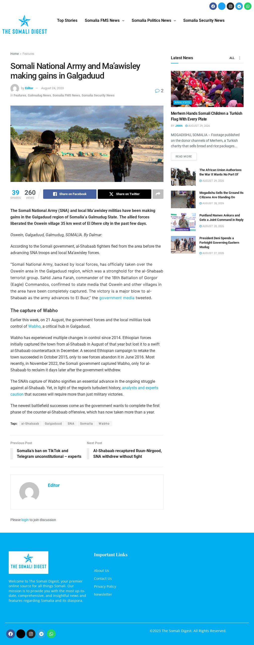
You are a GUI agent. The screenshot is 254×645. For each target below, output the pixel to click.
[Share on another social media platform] (158, 194)
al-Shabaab (30, 423)
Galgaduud (53, 423)
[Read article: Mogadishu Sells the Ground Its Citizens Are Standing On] (183, 199)
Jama (179, 125)
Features (28, 54)
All (231, 58)
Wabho (34, 326)
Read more (186, 155)
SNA (71, 423)
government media (116, 297)
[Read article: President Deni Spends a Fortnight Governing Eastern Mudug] (183, 245)
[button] (104, 20)
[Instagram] (230, 6)
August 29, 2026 (199, 125)
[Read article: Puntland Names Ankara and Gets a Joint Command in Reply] (183, 222)
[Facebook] (213, 6)
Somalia (86, 423)
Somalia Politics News (151, 20)
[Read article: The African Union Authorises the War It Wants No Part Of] (183, 177)
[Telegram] (239, 6)
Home (14, 54)
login (25, 520)
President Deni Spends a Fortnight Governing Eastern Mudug (219, 242)
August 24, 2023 (52, 88)
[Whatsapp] (248, 6)
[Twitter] (221, 6)
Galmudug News (39, 95)
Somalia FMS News (102, 20)
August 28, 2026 (213, 203)
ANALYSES (182, 102)
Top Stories (67, 20)
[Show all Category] (240, 58)
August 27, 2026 (213, 253)
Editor (29, 88)
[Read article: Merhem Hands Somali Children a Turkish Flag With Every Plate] (207, 89)
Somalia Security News (203, 20)
